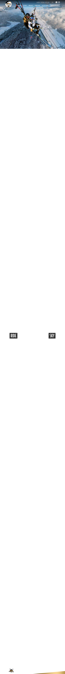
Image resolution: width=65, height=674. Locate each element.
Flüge (25, 5)
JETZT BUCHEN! (32, 341)
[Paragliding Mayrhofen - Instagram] (59, 2)
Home (19, 5)
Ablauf (31, 5)
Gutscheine (45, 5)
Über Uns (37, 5)
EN (52, 2)
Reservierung (55, 5)
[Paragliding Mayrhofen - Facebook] (56, 2)
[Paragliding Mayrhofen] (8, 7)
